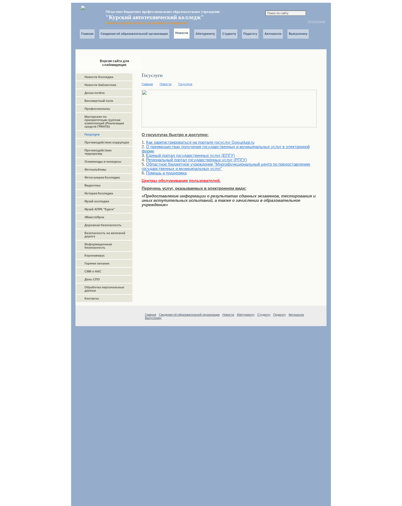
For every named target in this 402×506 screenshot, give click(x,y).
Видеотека (92, 185)
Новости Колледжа (99, 77)
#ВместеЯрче (94, 217)
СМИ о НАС (93, 271)
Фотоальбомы (95, 169)
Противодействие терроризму (98, 152)
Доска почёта (94, 92)
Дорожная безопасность (103, 225)
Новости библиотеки (100, 85)
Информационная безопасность (98, 246)
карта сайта (274, 21)
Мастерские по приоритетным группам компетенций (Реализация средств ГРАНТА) (104, 121)
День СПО (92, 279)
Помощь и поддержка (166, 173)
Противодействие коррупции (107, 142)
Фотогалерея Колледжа (102, 177)
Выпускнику (298, 33)
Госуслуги (185, 84)
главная (267, 22)
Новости (165, 84)
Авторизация (316, 21)
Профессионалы (97, 108)
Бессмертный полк (99, 100)
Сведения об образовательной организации (134, 33)
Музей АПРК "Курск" (100, 209)
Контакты (282, 22)
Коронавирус (95, 255)
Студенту (229, 33)
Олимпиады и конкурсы (103, 161)
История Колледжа (99, 193)
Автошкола (272, 33)
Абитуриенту (205, 33)
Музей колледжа (97, 201)
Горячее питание (97, 263)
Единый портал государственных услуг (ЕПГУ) (190, 155)
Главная (87, 33)
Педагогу (250, 33)
